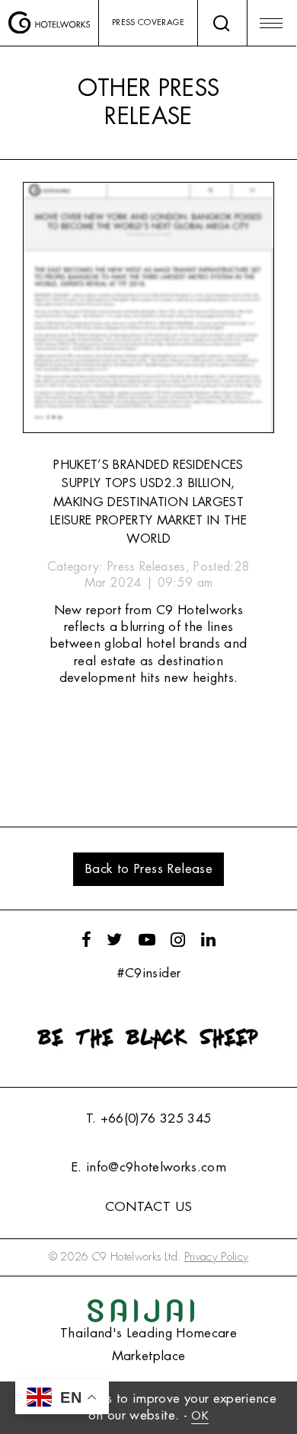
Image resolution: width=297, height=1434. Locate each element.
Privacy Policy (216, 1257)
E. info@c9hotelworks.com (148, 1167)
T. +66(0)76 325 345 (148, 1118)
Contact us (148, 1206)
